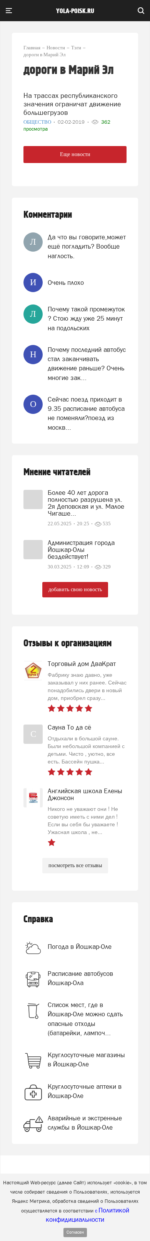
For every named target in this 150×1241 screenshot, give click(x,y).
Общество (37, 122)
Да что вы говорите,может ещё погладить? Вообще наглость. (87, 246)
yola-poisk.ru (75, 11)
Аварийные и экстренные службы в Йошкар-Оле (85, 1122)
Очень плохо (66, 282)
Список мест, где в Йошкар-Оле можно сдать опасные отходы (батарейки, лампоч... (85, 1019)
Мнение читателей (56, 472)
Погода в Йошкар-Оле (80, 946)
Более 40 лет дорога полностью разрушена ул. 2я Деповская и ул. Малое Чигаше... (86, 503)
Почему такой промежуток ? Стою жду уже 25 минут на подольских (86, 318)
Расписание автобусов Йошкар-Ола (80, 978)
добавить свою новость (75, 589)
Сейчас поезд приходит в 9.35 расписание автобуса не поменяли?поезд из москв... (86, 413)
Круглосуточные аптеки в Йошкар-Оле (85, 1091)
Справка (38, 919)
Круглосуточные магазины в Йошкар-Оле (86, 1059)
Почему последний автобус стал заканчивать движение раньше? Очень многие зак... (87, 364)
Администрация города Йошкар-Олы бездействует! (81, 549)
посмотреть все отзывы (75, 865)
